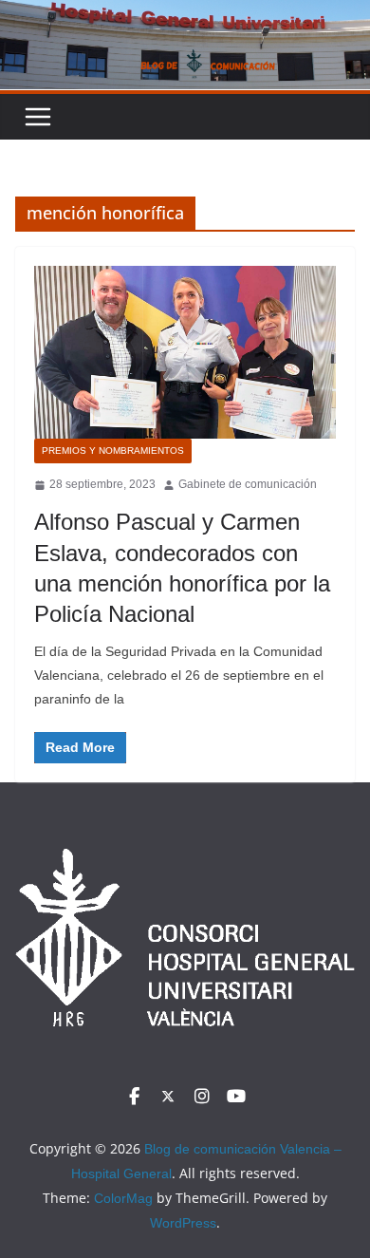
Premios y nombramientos (113, 450)
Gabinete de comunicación (247, 484)
